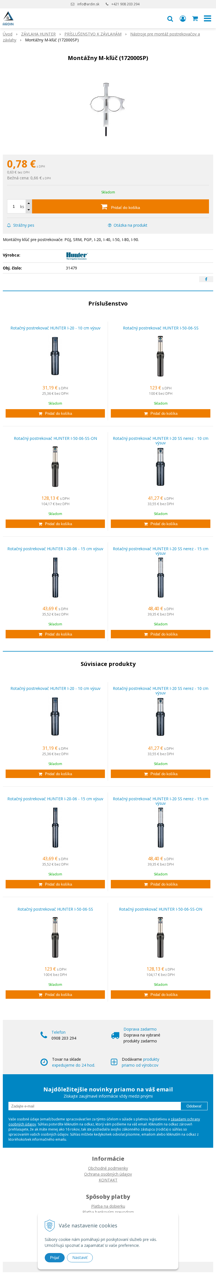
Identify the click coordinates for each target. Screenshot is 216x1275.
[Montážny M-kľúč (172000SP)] (108, 109)
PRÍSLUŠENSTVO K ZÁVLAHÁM (93, 34)
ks (22, 206)
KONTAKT (108, 1180)
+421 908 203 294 (125, 4)
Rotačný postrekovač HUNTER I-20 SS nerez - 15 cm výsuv (160, 551)
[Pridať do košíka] (55, 413)
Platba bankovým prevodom (108, 1212)
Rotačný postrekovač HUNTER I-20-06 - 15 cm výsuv (55, 548)
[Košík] (195, 18)
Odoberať (194, 1106)
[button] (170, 18)
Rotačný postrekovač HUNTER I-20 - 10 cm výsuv (55, 328)
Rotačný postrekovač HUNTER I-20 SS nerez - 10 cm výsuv (160, 440)
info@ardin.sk (88, 4)
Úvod (7, 34)
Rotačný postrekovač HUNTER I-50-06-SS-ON (55, 438)
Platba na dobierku (108, 1206)
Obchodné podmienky (108, 1168)
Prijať (54, 1257)
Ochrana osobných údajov (108, 1174)
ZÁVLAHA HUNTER (38, 34)
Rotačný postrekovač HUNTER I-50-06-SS (161, 328)
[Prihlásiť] (183, 18)
